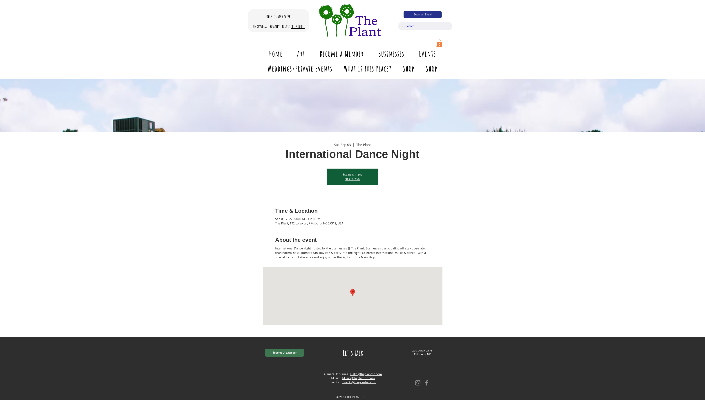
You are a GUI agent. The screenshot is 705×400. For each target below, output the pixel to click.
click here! (298, 26)
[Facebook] (426, 382)
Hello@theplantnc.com (366, 374)
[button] (439, 43)
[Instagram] (417, 382)
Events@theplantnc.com (359, 382)
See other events (352, 179)
